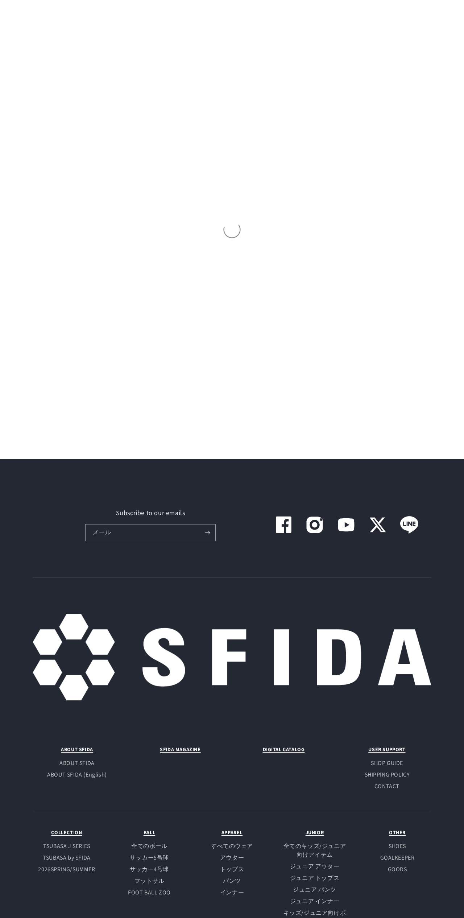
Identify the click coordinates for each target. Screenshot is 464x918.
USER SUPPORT (386, 749)
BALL (149, 832)
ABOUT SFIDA (77, 749)
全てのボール (149, 846)
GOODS (397, 869)
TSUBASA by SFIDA (67, 857)
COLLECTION (66, 832)
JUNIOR (315, 832)
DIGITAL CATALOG (284, 749)
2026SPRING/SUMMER (66, 869)
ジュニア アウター (314, 866)
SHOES (397, 846)
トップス (232, 869)
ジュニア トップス (314, 878)
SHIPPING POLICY (387, 774)
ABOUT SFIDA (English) (77, 774)
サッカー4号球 (149, 869)
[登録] (207, 532)
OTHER (397, 832)
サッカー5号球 (149, 857)
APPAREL (232, 832)
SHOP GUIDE (387, 763)
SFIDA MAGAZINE (180, 749)
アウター (232, 857)
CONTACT (386, 786)
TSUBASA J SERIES (66, 846)
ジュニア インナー (314, 901)
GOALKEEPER (397, 857)
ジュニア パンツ (314, 889)
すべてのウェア (232, 846)
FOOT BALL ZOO (149, 892)
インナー (232, 892)
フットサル (149, 881)
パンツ (232, 881)
